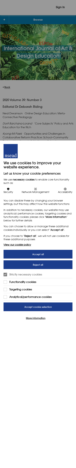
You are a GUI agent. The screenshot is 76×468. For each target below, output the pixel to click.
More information (35, 318)
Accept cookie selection (38, 306)
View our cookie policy (17, 244)
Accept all (38, 254)
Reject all (38, 264)
